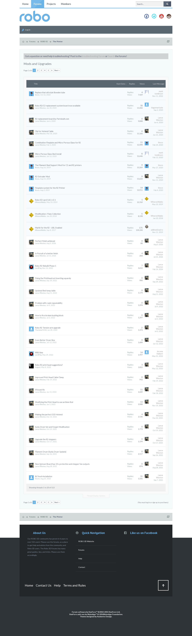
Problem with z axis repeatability (48, 303)
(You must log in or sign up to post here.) (153, 502)
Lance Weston (40, 108)
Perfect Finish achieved (45, 241)
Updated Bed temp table (45, 291)
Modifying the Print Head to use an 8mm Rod (54, 402)
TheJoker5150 (40, 330)
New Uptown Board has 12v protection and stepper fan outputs (62, 464)
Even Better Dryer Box (45, 340)
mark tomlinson (159, 92)
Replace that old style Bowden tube (50, 92)
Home (25, 3)
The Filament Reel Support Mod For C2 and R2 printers (58, 165)
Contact (81, 567)
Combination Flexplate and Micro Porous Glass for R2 (58, 143)
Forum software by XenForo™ (96, 612)
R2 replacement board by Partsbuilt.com (52, 119)
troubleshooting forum (93, 56)
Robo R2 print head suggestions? (49, 365)
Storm (37, 479)
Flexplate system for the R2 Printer (50, 188)
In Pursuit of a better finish (46, 253)
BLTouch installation (43, 476)
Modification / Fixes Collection (48, 214)
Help (80, 558)
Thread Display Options (96, 496)
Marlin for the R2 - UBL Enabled (48, 228)
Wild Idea (39, 352)
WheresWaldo (40, 202)
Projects (51, 3)
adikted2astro (157, 230)
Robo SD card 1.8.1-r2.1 (45, 200)
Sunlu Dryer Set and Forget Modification (52, 427)
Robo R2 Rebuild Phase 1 (45, 266)
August (37, 367)
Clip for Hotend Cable (44, 131)
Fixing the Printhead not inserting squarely (53, 278)
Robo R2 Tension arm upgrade (47, 328)
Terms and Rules (74, 585)
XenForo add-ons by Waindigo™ (83, 614)
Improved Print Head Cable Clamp (49, 377)
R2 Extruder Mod (42, 176)
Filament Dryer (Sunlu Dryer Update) (50, 452)
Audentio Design (104, 616)
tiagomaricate (157, 108)
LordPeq (38, 268)
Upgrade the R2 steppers (45, 439)
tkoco (37, 95)
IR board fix (40, 390)
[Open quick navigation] (168, 41)
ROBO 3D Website (86, 541)
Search (111, 56)
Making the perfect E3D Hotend (49, 414)
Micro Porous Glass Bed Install (48, 154)
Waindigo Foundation (112, 614)
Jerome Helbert (159, 352)
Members (66, 3)
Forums (38, 3)
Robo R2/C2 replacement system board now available (57, 106)
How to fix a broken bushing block (49, 315)
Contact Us (43, 585)
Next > (57, 70)
